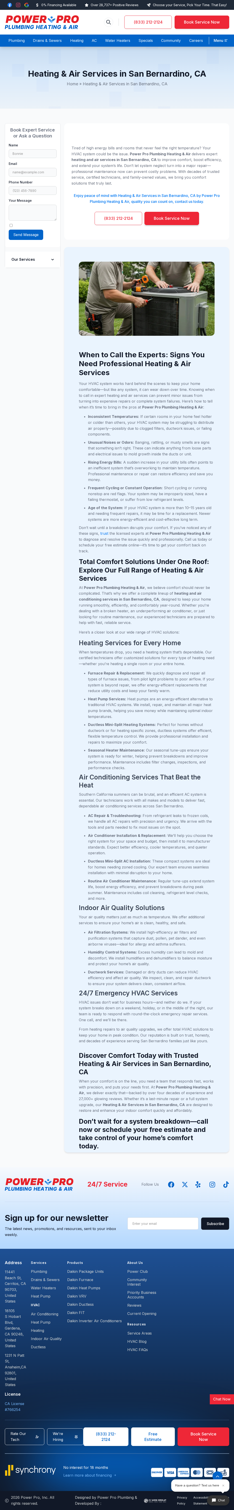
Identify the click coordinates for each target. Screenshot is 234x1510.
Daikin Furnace (80, 1279)
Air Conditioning (44, 1314)
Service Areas (139, 1333)
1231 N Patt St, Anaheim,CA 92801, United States (15, 1370)
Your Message (20, 200)
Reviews (134, 1305)
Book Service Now (202, 22)
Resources (136, 1324)
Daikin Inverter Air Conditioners (94, 1321)
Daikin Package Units (85, 1271)
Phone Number (20, 182)
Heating (37, 1330)
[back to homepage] (42, 22)
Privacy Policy (182, 1500)
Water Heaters (43, 1288)
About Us (135, 1263)
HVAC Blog (136, 1341)
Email (13, 164)
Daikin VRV (76, 1296)
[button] (221, 41)
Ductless (38, 1347)
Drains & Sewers (45, 1279)
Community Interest (137, 1282)
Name (13, 145)
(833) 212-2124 (148, 22)
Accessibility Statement (202, 1500)
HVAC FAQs (137, 1349)
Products (75, 1263)
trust (104, 533)
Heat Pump (41, 1296)
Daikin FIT (76, 1312)
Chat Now (222, 1399)
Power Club (137, 1271)
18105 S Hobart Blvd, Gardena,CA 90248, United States (14, 1328)
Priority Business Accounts (141, 1294)
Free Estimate (153, 1437)
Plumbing (39, 1271)
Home (72, 83)
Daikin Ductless (80, 1304)
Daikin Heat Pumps (83, 1288)
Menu (218, 40)
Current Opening (141, 1313)
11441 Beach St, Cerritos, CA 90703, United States (15, 1286)
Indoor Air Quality (46, 1338)
